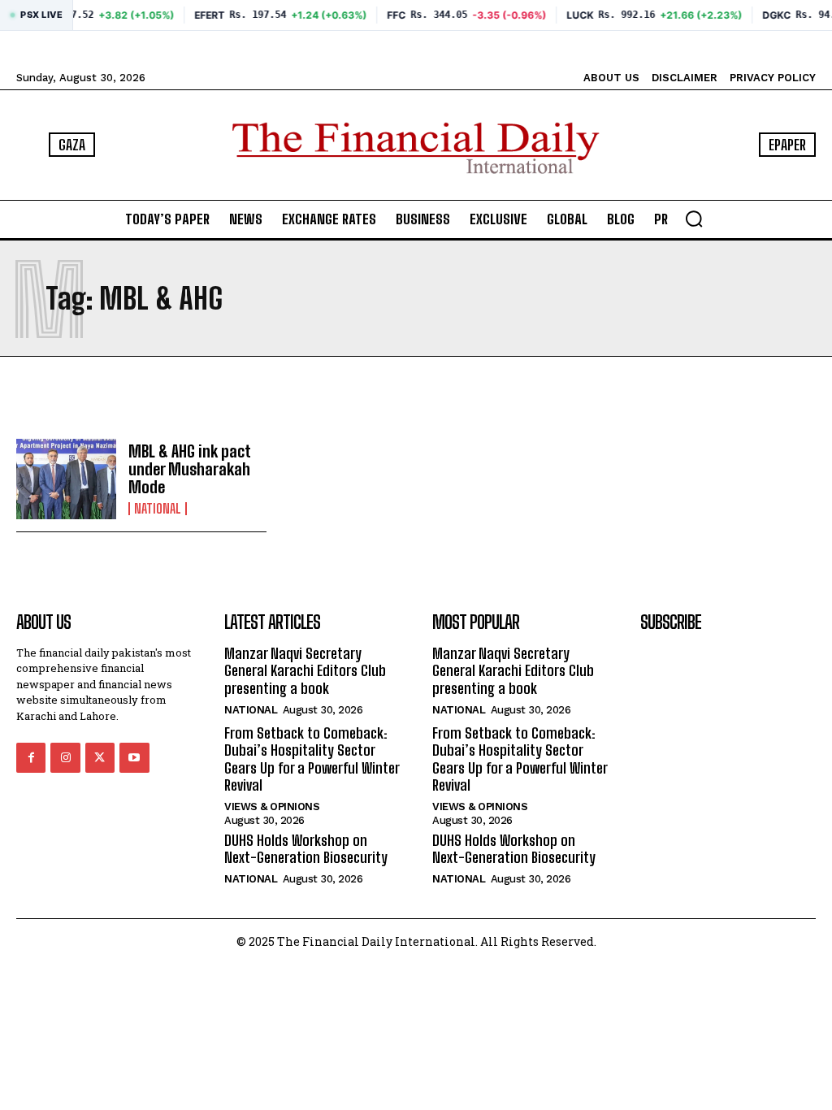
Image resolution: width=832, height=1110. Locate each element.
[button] (693, 218)
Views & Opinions (271, 806)
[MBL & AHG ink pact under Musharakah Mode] (66, 479)
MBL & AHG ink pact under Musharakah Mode (189, 468)
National (157, 508)
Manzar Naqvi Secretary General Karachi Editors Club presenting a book (305, 670)
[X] (100, 757)
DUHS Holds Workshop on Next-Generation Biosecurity (306, 849)
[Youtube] (134, 757)
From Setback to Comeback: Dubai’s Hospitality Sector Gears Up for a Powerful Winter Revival (312, 759)
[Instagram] (65, 757)
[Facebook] (31, 757)
